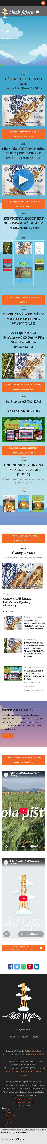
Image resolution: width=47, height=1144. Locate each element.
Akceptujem (7, 1139)
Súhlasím (20, 1139)
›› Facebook (13, 1037)
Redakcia (23, 1075)
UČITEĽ (8, 1119)
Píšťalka (6, 594)
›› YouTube (24, 1037)
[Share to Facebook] (10, 966)
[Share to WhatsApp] (23, 966)
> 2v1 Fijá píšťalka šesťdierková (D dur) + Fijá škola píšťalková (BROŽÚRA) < (23, 387)
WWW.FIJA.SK (23, 323)
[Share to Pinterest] (30, 966)
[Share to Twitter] (17, 966)
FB (6, 1126)
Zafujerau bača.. (23, 1029)
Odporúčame (28, 667)
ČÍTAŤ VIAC (9, 611)
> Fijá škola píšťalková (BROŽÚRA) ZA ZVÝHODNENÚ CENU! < (23, 134)
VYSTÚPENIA (10, 1116)
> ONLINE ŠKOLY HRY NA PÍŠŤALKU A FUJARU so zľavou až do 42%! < (23, 450)
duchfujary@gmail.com (33, 1051)
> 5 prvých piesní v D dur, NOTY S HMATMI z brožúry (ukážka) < (23, 204)
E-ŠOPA (8, 1112)
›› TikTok (35, 1037)
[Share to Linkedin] (36, 966)
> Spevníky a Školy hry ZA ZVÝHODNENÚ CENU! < (23, 299)
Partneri (38, 1071)
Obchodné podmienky (27, 1071)
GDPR (16, 1071)
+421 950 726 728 (37, 1054)
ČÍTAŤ (7, 736)
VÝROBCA (9, 1123)
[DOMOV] (18, 11)
